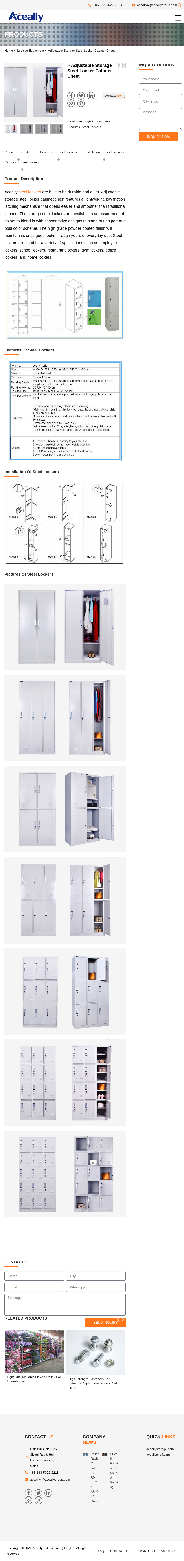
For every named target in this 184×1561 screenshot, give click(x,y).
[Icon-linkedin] (91, 95)
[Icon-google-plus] (71, 103)
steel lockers (30, 192)
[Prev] (119, 65)
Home (8, 50)
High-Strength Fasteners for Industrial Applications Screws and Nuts (93, 1383)
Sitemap (168, 1551)
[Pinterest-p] (81, 103)
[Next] (124, 65)
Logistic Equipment (30, 50)
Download (145, 1551)
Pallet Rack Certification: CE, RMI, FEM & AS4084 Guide (95, 1477)
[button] (9, 92)
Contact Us (120, 1551)
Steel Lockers (91, 127)
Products (73, 127)
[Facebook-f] (71, 95)
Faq (101, 1551)
